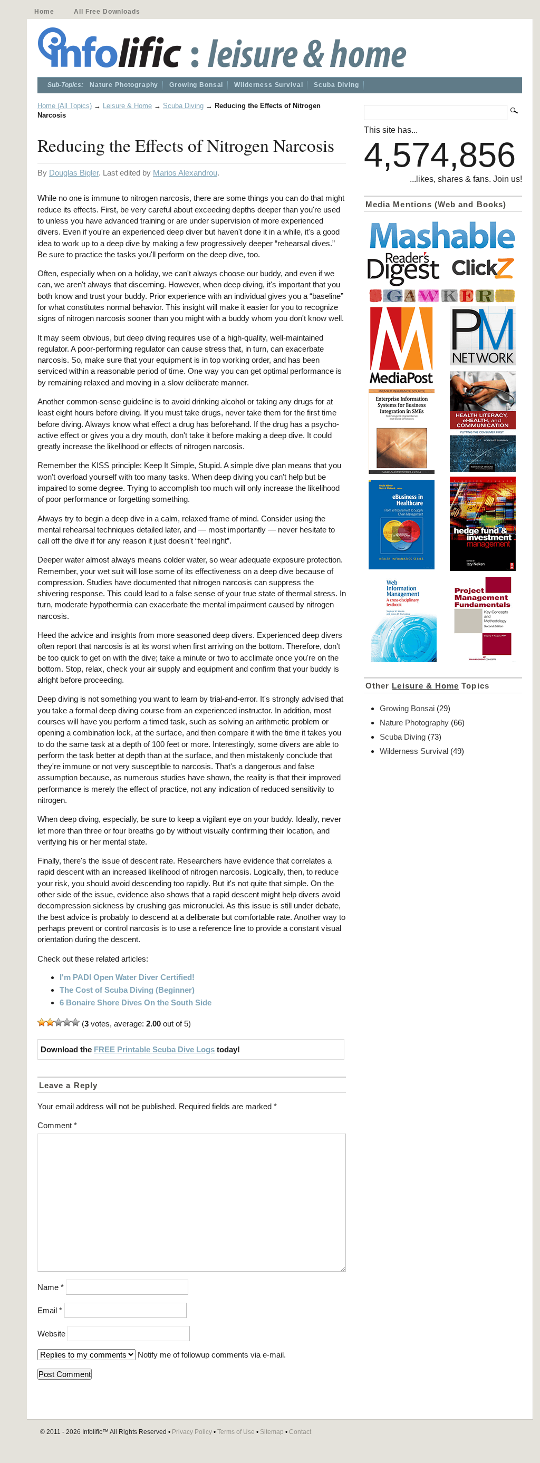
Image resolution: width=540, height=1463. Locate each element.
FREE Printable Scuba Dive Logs (154, 1049)
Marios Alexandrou (185, 172)
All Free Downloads (107, 11)
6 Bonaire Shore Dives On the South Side (135, 1002)
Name (50, 1287)
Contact (300, 1432)
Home (44, 11)
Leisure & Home (127, 106)
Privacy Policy (192, 1432)
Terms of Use (236, 1432)
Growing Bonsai (196, 85)
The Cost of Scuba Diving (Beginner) (127, 989)
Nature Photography (124, 85)
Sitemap (272, 1432)
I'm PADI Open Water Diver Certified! (127, 977)
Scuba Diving (336, 85)
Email (49, 1310)
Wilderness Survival (268, 85)
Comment (57, 1125)
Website (51, 1333)
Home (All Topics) (64, 106)
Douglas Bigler (74, 172)
